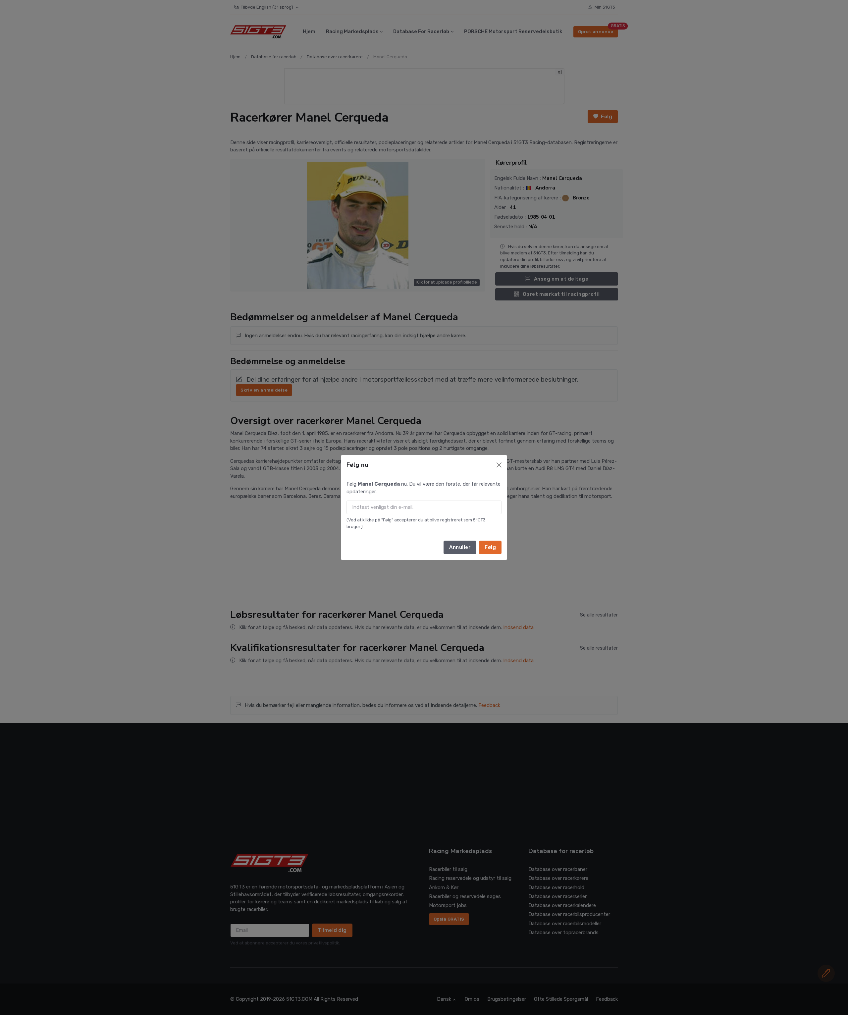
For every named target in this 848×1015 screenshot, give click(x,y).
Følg (490, 547)
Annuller (460, 547)
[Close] (499, 465)
